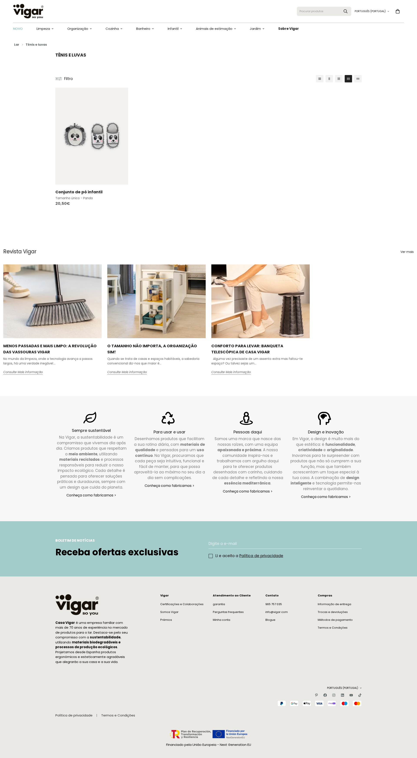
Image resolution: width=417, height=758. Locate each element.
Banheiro (143, 28)
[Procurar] (345, 11)
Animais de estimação (214, 28)
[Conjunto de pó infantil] (91, 136)
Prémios (166, 620)
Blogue (270, 620)
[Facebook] (325, 695)
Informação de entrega (334, 604)
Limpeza (43, 28)
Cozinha (112, 28)
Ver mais (407, 252)
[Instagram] (334, 695)
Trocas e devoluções (333, 612)
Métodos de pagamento (335, 620)
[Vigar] (28, 11)
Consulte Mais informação (23, 372)
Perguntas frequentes (228, 612)
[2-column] (329, 78)
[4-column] (348, 78)
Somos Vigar (169, 612)
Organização (77, 28)
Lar (16, 44)
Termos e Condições (333, 628)
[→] (356, 544)
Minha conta (221, 620)
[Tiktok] (360, 695)
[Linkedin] (342, 695)
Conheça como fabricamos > (91, 495)
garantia (219, 604)
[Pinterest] (316, 695)
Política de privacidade (261, 555)
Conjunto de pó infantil (79, 192)
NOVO (18, 28)
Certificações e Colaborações (182, 604)
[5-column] (358, 78)
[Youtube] (351, 695)
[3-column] (339, 78)
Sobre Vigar (288, 28)
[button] (398, 11)
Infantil (173, 28)
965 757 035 (273, 604)
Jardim (255, 28)
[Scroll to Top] (409, 734)
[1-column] (319, 78)
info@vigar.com (276, 612)
